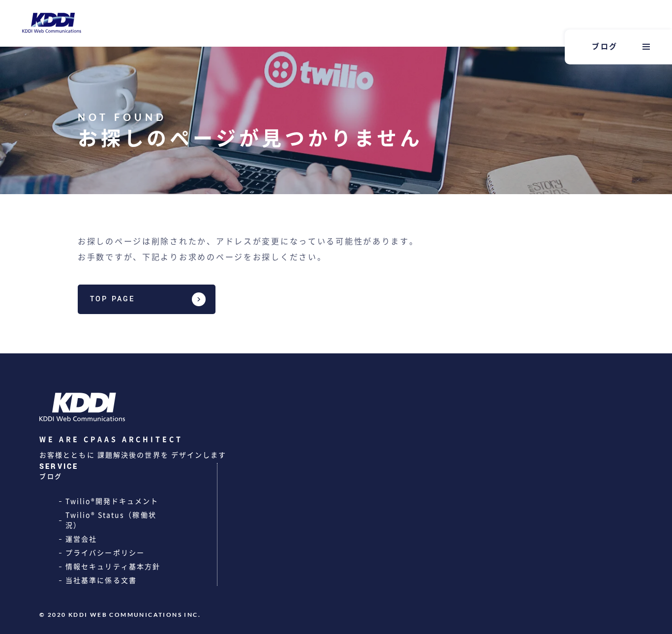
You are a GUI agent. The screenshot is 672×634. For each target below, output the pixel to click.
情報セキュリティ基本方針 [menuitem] (112, 566)
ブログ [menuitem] (605, 46)
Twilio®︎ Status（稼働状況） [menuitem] (110, 520)
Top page (112, 299)
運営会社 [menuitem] (81, 539)
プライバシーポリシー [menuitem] (105, 552)
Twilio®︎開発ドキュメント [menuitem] (112, 501)
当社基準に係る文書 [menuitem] (101, 580)
